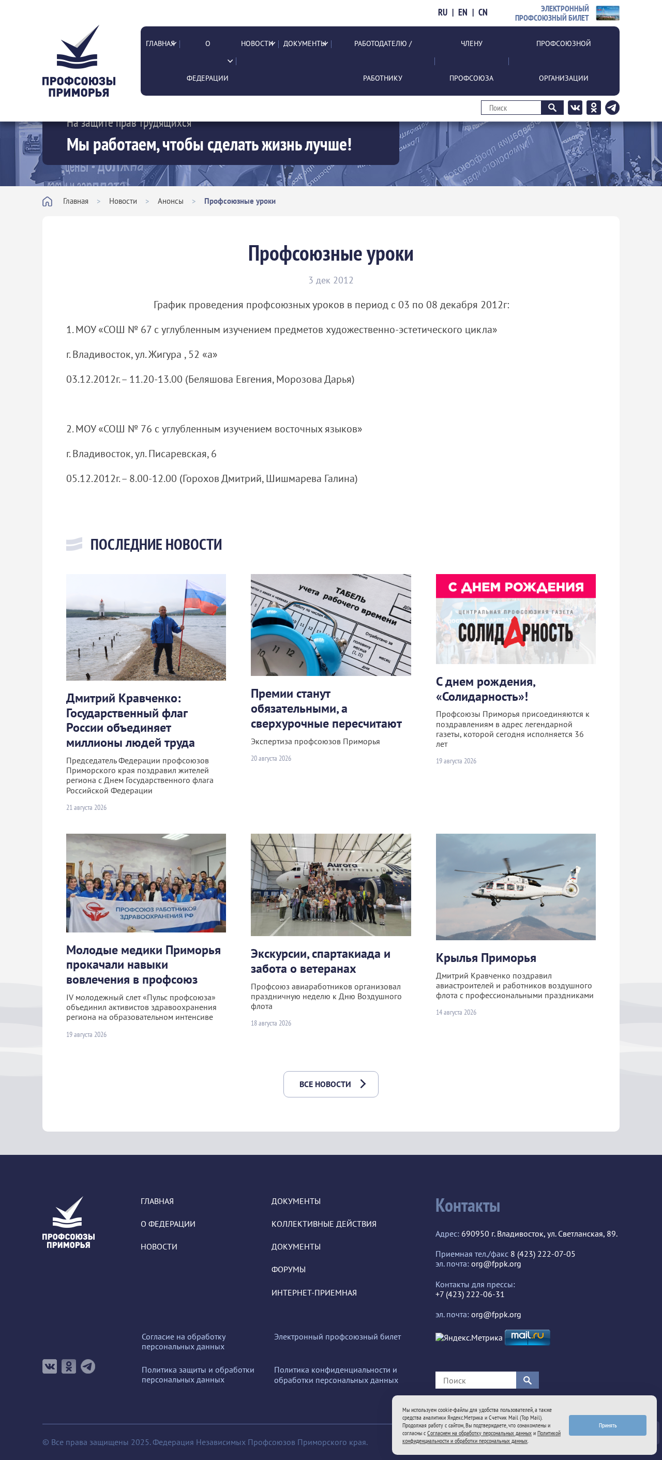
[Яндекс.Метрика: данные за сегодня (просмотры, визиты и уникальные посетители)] (469, 1338)
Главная (160, 43)
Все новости (325, 1084)
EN (463, 12)
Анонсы (171, 201)
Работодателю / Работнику (383, 61)
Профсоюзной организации (563, 61)
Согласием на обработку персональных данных (479, 1433)
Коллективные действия (324, 1224)
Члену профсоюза (471, 61)
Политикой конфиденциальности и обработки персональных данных (481, 1436)
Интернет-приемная (314, 1293)
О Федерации (208, 61)
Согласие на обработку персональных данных (183, 1341)
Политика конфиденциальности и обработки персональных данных (336, 1374)
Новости (257, 43)
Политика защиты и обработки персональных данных (198, 1374)
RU (442, 12)
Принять (608, 1425)
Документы (304, 43)
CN (483, 12)
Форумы (289, 1269)
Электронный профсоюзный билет (337, 1337)
